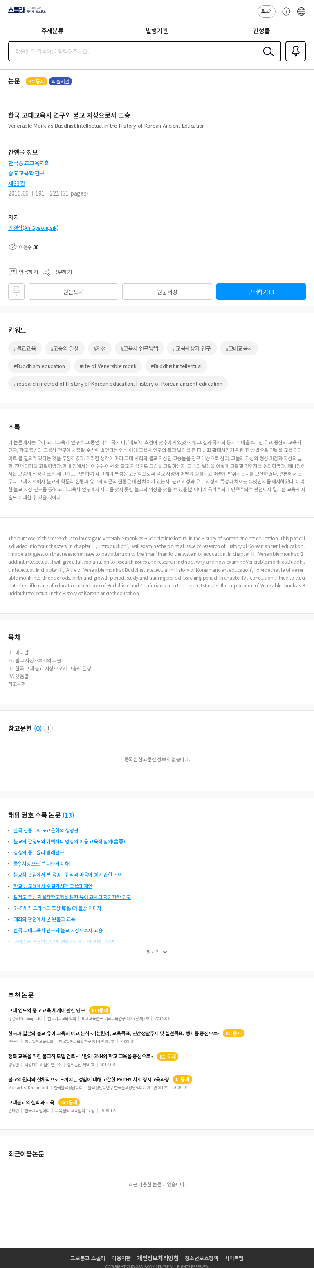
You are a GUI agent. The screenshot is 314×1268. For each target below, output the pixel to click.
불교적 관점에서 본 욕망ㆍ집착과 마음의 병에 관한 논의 (67, 874)
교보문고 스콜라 (87, 1258)
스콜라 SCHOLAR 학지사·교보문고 (25, 12)
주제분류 (52, 30)
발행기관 (157, 30)
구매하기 (257, 292)
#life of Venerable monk (108, 366)
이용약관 (121, 1258)
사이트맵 (234, 1258)
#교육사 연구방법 (139, 348)
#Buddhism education (39, 366)
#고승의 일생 (65, 348)
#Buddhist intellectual (176, 366)
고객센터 (284, 15)
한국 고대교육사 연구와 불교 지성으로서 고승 (57, 929)
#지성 (100, 348)
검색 (266, 57)
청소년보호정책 (201, 1258)
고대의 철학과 (31, 1102)
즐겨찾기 (294, 60)
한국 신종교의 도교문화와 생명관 (45, 830)
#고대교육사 (239, 348)
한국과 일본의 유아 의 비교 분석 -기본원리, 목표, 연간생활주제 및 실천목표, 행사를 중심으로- (113, 1033)
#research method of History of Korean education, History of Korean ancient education (118, 383)
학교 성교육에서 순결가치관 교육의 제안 (52, 885)
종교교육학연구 (26, 173)
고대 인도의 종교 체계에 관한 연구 (46, 1010)
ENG (301, 15)
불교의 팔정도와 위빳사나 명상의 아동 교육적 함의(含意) (69, 841)
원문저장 (167, 292)
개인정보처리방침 (158, 1258)
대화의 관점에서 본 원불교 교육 (44, 918)
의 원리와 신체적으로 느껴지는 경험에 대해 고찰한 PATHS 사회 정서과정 (88, 1079)
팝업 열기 (48, 728)
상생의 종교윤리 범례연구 (38, 852)
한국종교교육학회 (29, 163)
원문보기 (73, 292)
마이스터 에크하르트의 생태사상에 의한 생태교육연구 (66, 941)
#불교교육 (25, 348)
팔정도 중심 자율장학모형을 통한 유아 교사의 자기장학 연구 (72, 896)
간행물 (261, 30)
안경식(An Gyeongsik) (33, 228)
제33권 (16, 183)
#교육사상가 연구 (192, 348)
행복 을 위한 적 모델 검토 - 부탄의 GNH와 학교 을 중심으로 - (80, 1056)
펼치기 (153, 952)
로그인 (266, 11)
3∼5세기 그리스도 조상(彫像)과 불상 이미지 (57, 907)
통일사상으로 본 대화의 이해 (41, 863)
